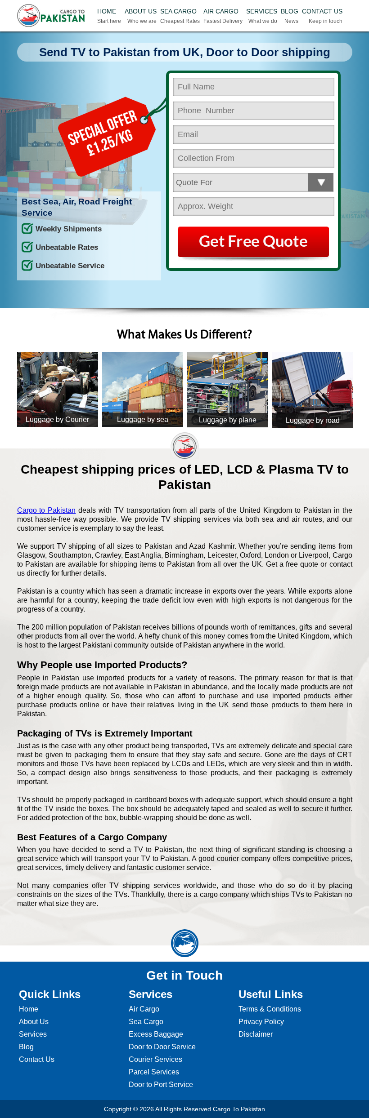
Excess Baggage (156, 1034)
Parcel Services (154, 1072)
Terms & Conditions (269, 1009)
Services (33, 1034)
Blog (26, 1047)
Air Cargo (144, 1009)
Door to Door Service (162, 1047)
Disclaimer (255, 1034)
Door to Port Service (161, 1084)
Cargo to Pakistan (46, 510)
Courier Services (155, 1059)
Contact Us (36, 1059)
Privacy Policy (261, 1021)
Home (28, 1009)
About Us (34, 1021)
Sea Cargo (146, 1021)
